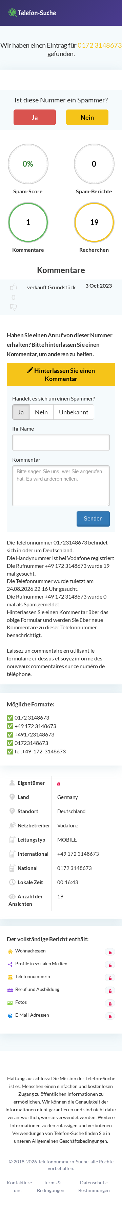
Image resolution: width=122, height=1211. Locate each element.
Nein (87, 117)
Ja (35, 117)
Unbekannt (73, 412)
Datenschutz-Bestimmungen (94, 1186)
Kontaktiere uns (19, 1186)
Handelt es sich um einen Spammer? (53, 398)
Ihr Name (23, 428)
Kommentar (26, 459)
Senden (93, 519)
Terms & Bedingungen (50, 1186)
